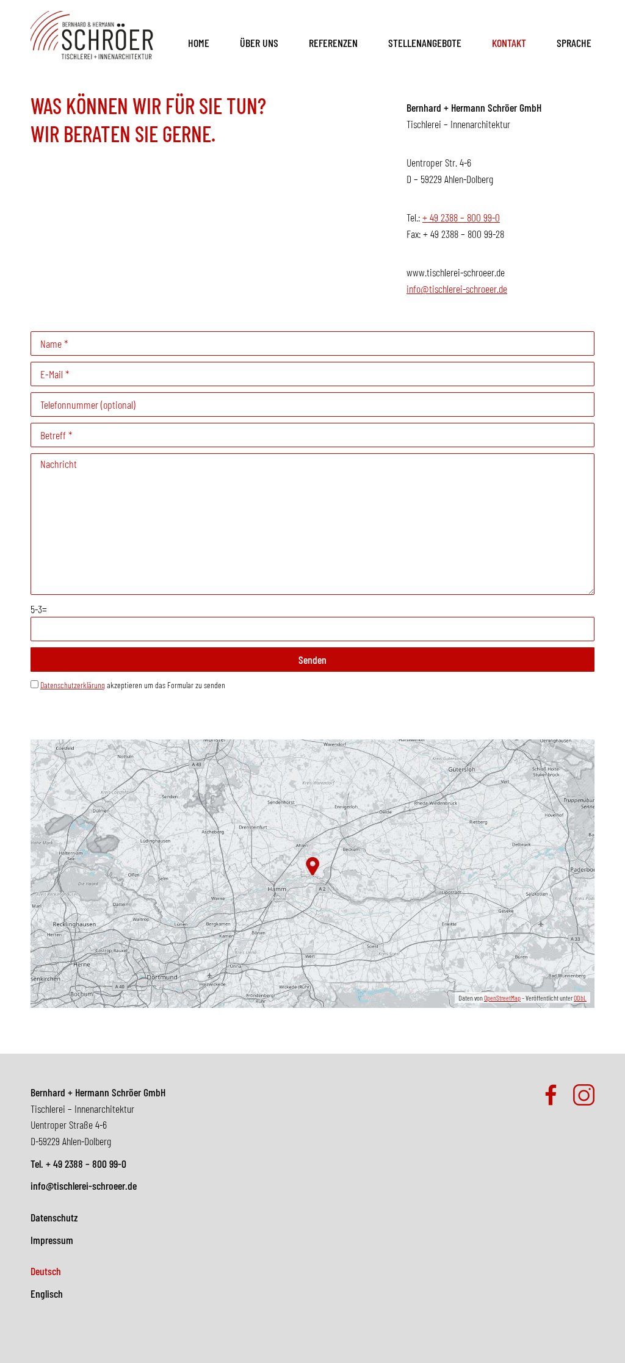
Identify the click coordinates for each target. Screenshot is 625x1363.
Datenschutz (54, 1217)
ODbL (580, 997)
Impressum (52, 1239)
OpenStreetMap (502, 997)
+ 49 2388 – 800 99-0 (461, 217)
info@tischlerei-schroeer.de (456, 288)
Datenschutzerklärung (72, 685)
